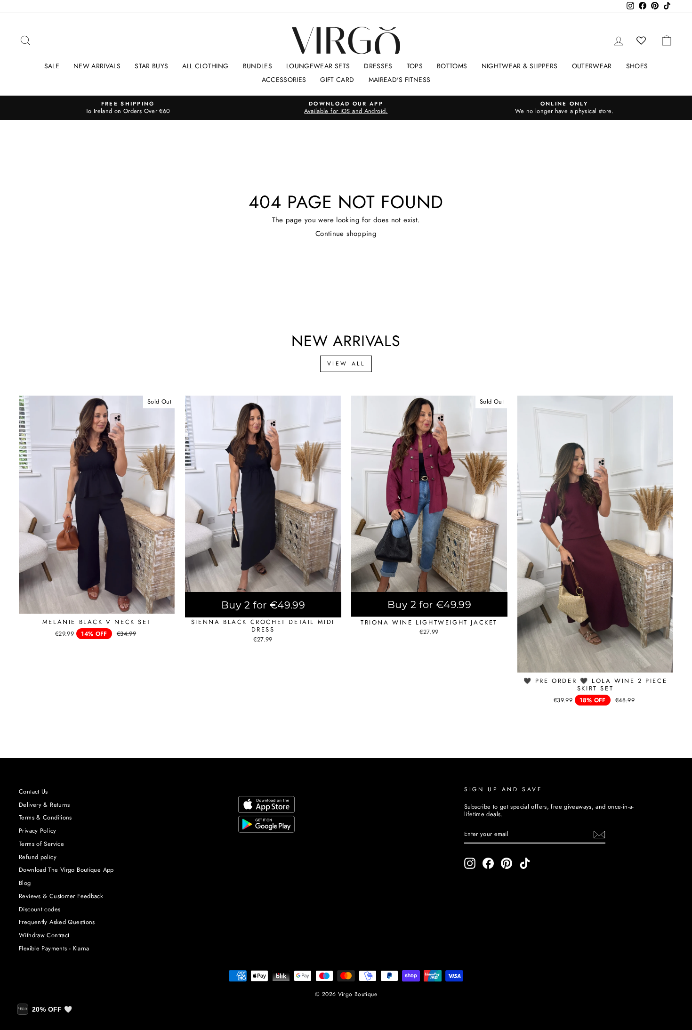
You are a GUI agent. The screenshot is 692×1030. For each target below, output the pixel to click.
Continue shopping (346, 234)
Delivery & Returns (44, 804)
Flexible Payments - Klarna (54, 948)
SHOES (637, 66)
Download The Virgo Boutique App (66, 869)
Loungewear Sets (318, 66)
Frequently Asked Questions (57, 921)
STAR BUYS (151, 66)
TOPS (415, 66)
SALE (51, 66)
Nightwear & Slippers (520, 66)
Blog (25, 882)
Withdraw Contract (44, 935)
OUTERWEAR (592, 66)
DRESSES (378, 66)
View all (346, 363)
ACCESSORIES (284, 79)
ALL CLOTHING (205, 66)
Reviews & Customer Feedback (61, 896)
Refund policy (37, 856)
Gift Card (337, 79)
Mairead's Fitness (400, 79)
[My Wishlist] (641, 40)
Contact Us (33, 791)
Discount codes (39, 909)
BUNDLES (257, 66)
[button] (44, 1009)
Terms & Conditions (45, 817)
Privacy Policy (37, 830)
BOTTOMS (452, 66)
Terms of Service (41, 843)
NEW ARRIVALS (97, 66)
